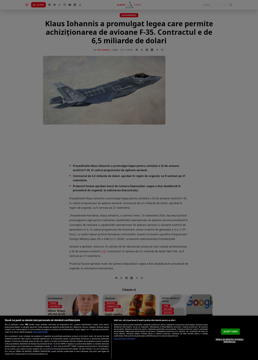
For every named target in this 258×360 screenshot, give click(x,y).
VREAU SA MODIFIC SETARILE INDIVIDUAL (229, 340)
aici (51, 346)
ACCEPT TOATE (231, 331)
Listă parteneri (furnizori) (124, 339)
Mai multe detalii (40, 332)
